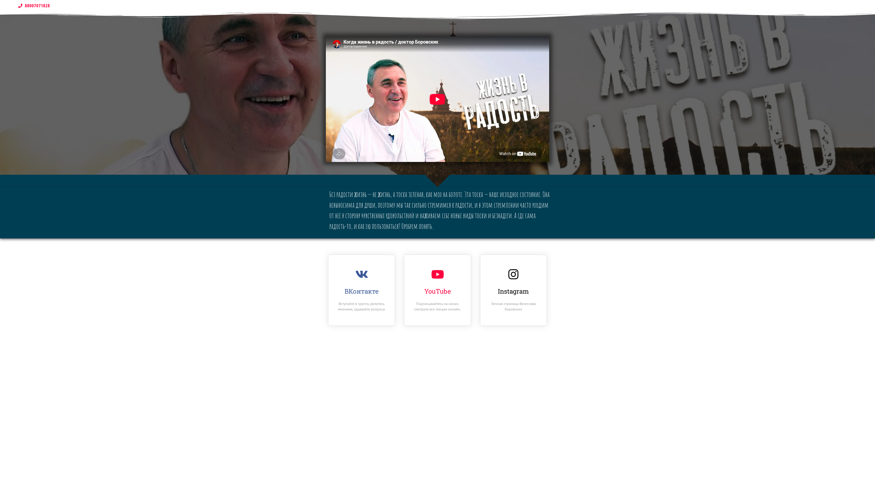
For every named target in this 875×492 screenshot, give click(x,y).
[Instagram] (513, 274)
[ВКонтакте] (361, 274)
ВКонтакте (361, 291)
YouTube (437, 291)
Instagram (513, 291)
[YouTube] (437, 274)
